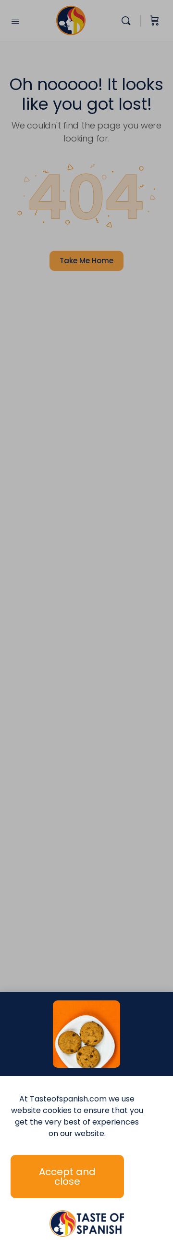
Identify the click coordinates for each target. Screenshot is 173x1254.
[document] (86, 627)
